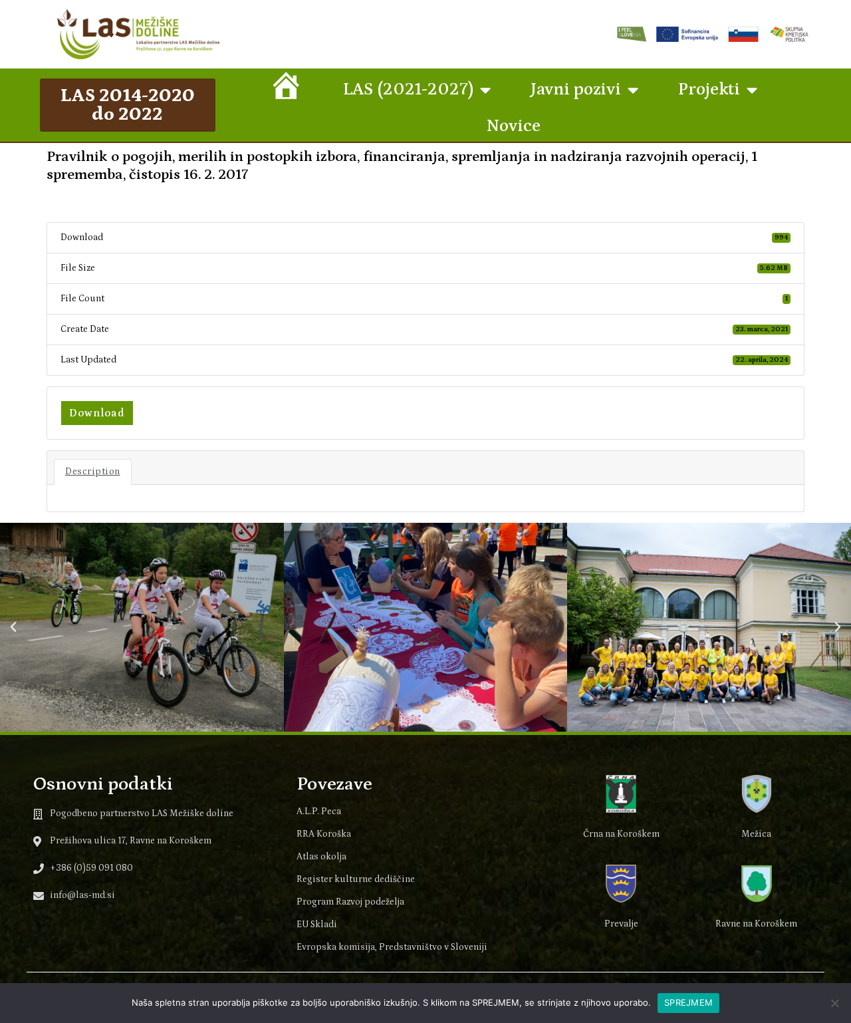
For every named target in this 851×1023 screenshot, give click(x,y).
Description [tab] (92, 471)
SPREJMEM (688, 1002)
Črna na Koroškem (621, 834)
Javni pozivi (576, 89)
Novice (513, 126)
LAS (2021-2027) (408, 89)
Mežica (756, 834)
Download (97, 413)
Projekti (709, 89)
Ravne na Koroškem (756, 924)
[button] (13, 627)
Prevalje (621, 924)
